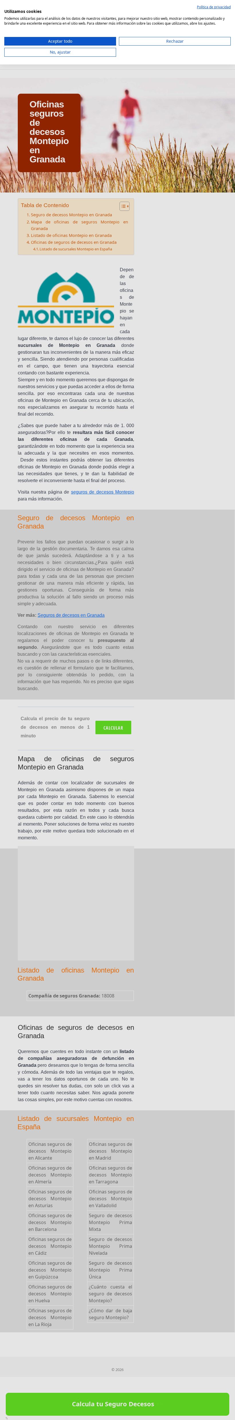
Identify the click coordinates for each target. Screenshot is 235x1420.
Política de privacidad (214, 7)
